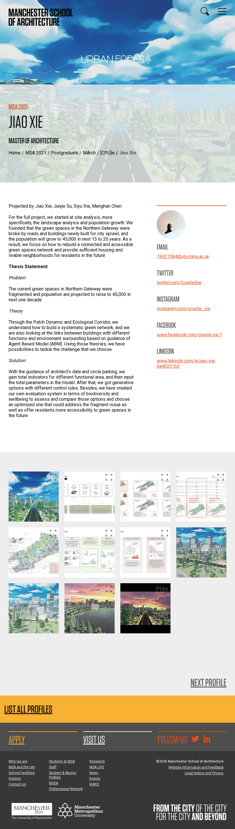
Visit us (94, 739)
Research (97, 761)
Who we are (18, 761)
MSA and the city (22, 767)
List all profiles (28, 709)
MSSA (53, 783)
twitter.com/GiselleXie (179, 282)
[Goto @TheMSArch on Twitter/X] (195, 739)
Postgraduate (64, 153)
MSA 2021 (35, 153)
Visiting (15, 779)
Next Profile (208, 682)
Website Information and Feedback (196, 767)
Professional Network (66, 789)
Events (94, 779)
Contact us (17, 784)
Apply (17, 739)
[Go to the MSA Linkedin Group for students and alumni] (207, 739)
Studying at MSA (62, 761)
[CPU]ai (107, 153)
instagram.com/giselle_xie (183, 308)
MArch (89, 153)
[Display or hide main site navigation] (222, 11)
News (93, 773)
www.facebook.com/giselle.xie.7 (189, 334)
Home (15, 153)
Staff (52, 767)
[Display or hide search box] (205, 11)
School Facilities (22, 773)
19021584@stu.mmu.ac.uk (183, 256)
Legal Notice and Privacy (204, 773)
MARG (94, 784)
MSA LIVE (96, 767)
